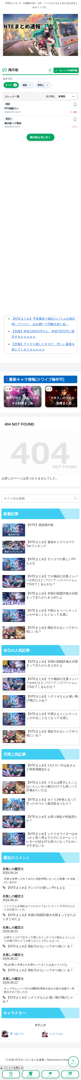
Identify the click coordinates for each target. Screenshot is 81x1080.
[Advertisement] (40, 189)
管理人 (9, 119)
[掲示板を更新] (49, 70)
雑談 (8, 104)
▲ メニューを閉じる (11, 1067)
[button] (75, 498)
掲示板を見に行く (40, 137)
